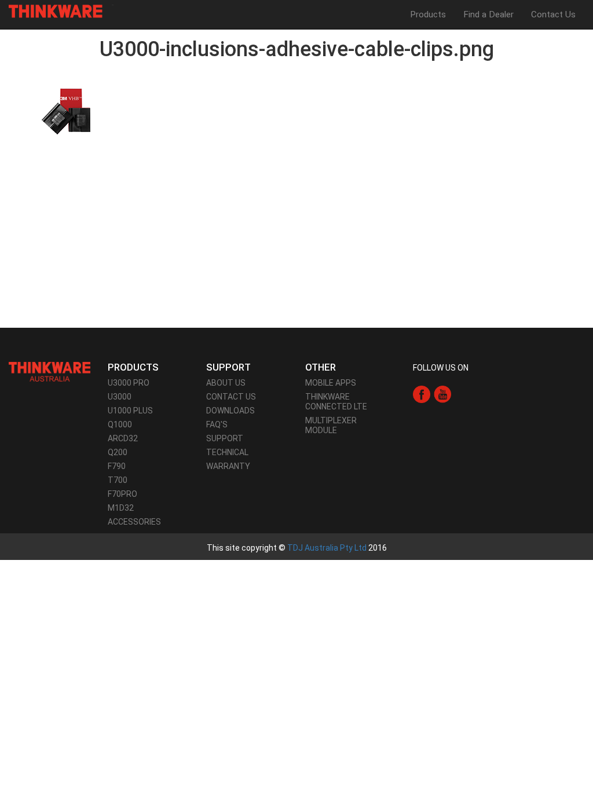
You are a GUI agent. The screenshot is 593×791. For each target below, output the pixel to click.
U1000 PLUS (130, 410)
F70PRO (122, 494)
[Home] (60, 11)
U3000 (119, 396)
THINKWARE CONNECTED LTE (336, 401)
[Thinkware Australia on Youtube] (442, 393)
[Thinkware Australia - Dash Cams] (49, 371)
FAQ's (217, 424)
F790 (117, 466)
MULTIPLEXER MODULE (331, 425)
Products (428, 14)
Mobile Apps (330, 382)
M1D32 (121, 507)
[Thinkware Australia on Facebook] (421, 393)
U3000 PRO (128, 382)
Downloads (230, 410)
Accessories (134, 521)
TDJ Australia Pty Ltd (327, 547)
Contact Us (553, 14)
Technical (227, 452)
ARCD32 (123, 438)
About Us (226, 382)
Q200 (117, 452)
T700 (117, 480)
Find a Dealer (488, 14)
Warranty (228, 466)
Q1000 (120, 424)
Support (224, 438)
